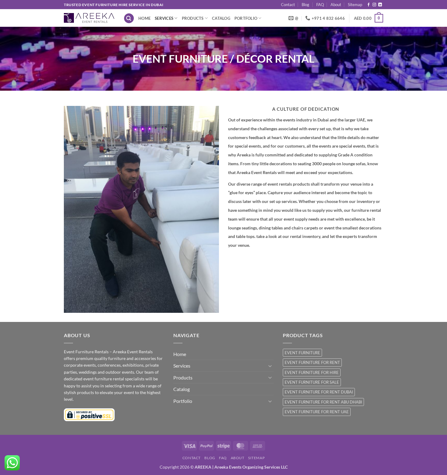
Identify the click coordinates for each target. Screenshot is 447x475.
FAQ (320, 4)
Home (144, 18)
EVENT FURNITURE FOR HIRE (312, 372)
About (336, 4)
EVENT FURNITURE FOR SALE (312, 382)
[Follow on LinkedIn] (380, 5)
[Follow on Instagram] (374, 5)
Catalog (221, 18)
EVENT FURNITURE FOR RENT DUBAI (319, 391)
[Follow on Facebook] (368, 5)
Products (193, 18)
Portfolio (245, 18)
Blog (305, 4)
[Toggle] (270, 365)
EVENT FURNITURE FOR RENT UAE (317, 411)
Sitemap (355, 4)
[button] (129, 18)
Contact (288, 4)
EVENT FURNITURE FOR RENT (312, 362)
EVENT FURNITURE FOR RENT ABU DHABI (323, 402)
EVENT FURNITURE (302, 352)
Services (164, 18)
